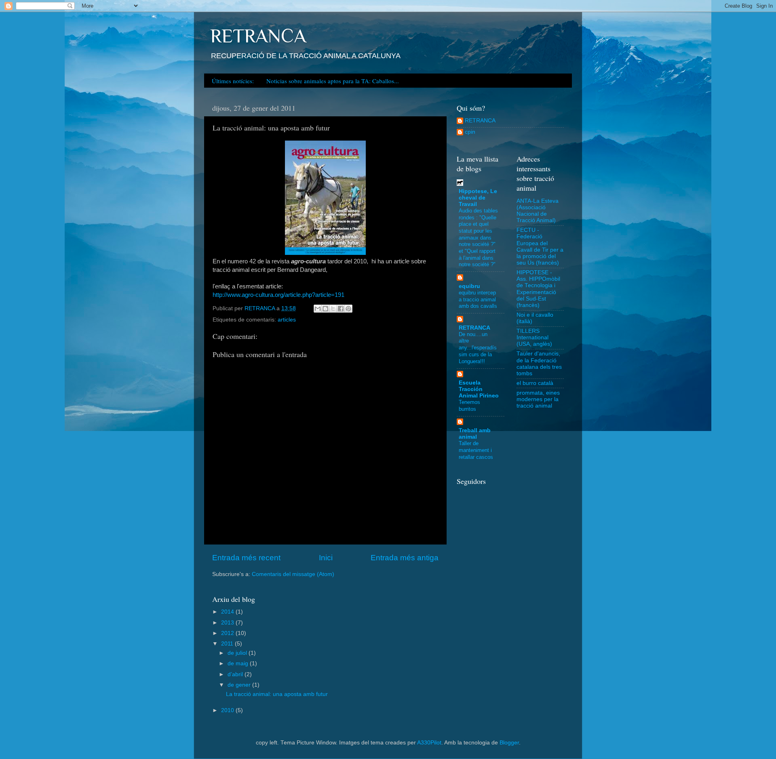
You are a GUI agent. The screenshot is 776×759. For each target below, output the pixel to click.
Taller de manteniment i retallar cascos (476, 450)
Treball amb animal (475, 433)
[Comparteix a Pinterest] (348, 309)
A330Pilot (429, 743)
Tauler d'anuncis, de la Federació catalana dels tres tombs (539, 363)
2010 (228, 710)
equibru (469, 286)
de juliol (238, 653)
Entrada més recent (246, 557)
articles (287, 320)
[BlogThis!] (325, 309)
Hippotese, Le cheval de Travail (478, 197)
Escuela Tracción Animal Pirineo (479, 389)
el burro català (535, 383)
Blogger (509, 743)
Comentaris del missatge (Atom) (293, 574)
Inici (326, 557)
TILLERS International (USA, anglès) (534, 337)
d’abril (236, 674)
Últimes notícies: (233, 81)
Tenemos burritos (469, 405)
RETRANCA (258, 36)
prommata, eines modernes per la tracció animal (538, 399)
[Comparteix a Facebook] (341, 309)
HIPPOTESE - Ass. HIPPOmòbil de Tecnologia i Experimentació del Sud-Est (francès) (538, 288)
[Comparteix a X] (333, 309)
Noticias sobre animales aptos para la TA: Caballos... (332, 81)
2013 (228, 623)
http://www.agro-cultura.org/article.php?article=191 (278, 295)
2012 (228, 633)
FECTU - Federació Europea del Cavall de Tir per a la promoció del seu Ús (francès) (540, 246)
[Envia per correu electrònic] (318, 309)
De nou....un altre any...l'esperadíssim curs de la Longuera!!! (478, 347)
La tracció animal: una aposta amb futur (277, 694)
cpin (470, 132)
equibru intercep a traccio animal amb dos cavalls (478, 299)
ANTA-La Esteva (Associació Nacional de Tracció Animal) (538, 211)
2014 (228, 612)
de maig (239, 663)
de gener (240, 685)
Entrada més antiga (405, 557)
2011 (228, 644)
